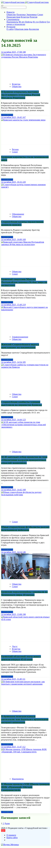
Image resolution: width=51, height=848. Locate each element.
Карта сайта (12, 837)
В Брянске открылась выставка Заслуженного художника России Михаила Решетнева (20, 94)
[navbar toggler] (2, 5)
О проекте (11, 835)
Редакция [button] (11, 27)
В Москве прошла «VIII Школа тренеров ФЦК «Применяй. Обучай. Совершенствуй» (25, 787)
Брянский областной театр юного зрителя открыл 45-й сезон (21, 658)
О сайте (10, 29)
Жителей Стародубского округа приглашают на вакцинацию (20, 346)
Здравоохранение (20, 337)
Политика (21, 14)
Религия (33, 17)
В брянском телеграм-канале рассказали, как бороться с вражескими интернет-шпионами (24, 719)
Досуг (15, 646)
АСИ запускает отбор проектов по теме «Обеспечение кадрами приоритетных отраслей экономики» (24, 460)
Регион (15, 149)
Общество (11, 14)
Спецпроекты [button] (13, 19)
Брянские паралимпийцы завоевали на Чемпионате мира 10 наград (24, 593)
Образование (18, 214)
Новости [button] (11, 12)
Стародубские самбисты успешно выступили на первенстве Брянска (21, 403)
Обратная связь (21, 29)
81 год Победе (39, 22)
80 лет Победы (25, 22)
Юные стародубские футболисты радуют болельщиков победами (25, 528)
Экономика (31, 14)
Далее (7, 823)
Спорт (40, 14)
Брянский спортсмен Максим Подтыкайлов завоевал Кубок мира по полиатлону (24, 282)
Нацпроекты (12, 22)
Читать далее (7, 115)
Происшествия (13, 17)
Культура (25, 17)
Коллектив (34, 29)
